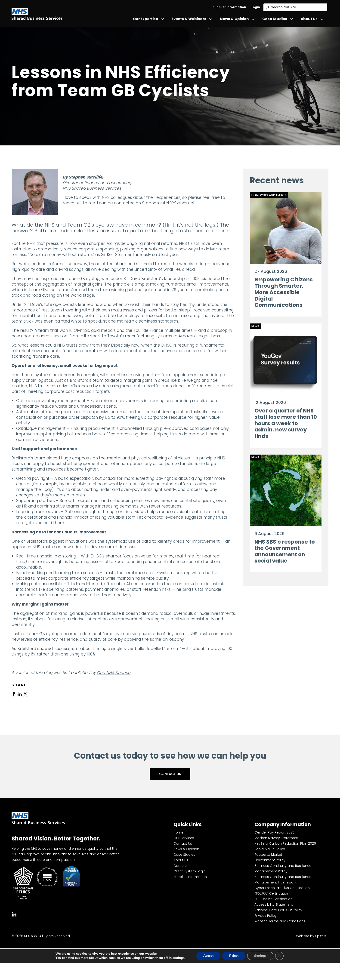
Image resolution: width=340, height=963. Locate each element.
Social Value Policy (269, 849)
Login (255, 7)
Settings (260, 956)
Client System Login (189, 871)
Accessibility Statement (273, 904)
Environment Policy (269, 860)
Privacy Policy (265, 915)
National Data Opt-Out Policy (278, 910)
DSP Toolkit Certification (273, 899)
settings (178, 958)
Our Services (183, 838)
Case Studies (274, 18)
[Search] (267, 7)
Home (178, 832)
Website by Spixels (311, 936)
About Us (309, 18)
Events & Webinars (189, 18)
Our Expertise (145, 18)
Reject (233, 956)
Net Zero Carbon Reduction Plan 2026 (285, 843)
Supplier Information (229, 7)
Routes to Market (268, 854)
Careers (180, 865)
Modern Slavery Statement (276, 838)
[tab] (14, 694)
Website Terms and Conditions (279, 921)
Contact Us (170, 774)
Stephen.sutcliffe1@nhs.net (168, 203)
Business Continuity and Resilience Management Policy (282, 868)
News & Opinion (234, 18)
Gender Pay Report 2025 (274, 832)
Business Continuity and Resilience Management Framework (282, 879)
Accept (208, 956)
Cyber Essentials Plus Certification (282, 888)
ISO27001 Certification (271, 893)
